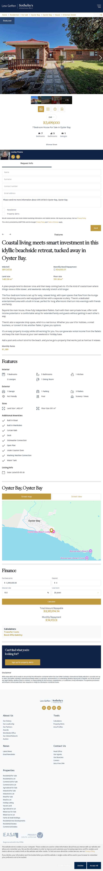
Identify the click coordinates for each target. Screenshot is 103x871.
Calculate (51, 601)
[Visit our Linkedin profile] (49, 708)
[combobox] (79, 592)
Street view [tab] (76, 496)
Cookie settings (64, 865)
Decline (80, 865)
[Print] (55, 109)
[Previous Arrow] (3, 234)
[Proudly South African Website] (32, 835)
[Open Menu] (99, 6)
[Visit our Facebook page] (44, 708)
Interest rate (6, 588)
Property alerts (13, 214)
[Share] (101, 15)
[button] (2, 58)
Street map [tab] (26, 496)
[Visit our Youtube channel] (59, 708)
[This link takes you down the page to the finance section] (55, 270)
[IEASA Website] (10, 836)
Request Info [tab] (26, 163)
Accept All (94, 865)
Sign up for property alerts (22, 662)
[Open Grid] (48, 109)
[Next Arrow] (10, 234)
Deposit (55, 578)
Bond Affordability (13, 635)
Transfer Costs (11, 632)
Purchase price (7, 578)
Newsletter (11, 210)
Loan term (55, 588)
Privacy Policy (81, 218)
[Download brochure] (62, 109)
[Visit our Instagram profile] (54, 708)
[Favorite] (96, 15)
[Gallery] (41, 109)
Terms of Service (53, 222)
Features (58, 234)
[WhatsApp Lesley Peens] (18, 157)
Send (96, 228)
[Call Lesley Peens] (13, 157)
